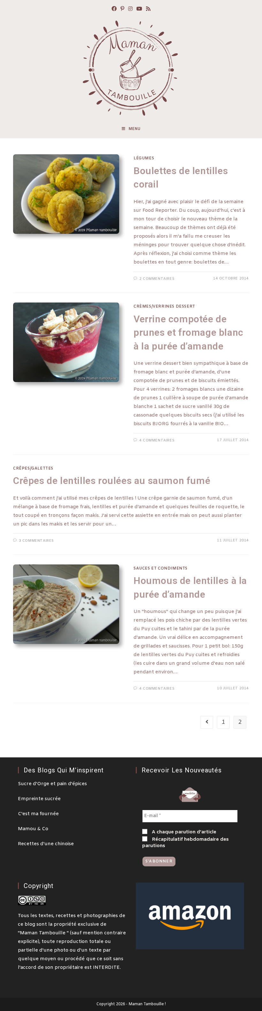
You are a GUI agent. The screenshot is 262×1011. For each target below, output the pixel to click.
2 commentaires (156, 279)
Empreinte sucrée (39, 799)
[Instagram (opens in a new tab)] (130, 9)
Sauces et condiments (161, 568)
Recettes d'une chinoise (46, 844)
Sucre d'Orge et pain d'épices (52, 784)
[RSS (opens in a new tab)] (148, 9)
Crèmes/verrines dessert (164, 306)
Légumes (144, 158)
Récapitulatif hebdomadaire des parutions (185, 842)
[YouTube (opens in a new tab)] (139, 9)
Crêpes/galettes (33, 468)
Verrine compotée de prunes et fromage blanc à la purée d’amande (188, 332)
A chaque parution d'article (183, 832)
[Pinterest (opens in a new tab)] (122, 9)
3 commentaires (36, 541)
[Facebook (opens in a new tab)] (114, 9)
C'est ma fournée (38, 814)
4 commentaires (156, 440)
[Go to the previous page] (206, 722)
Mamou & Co (33, 829)
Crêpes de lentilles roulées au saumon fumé (111, 480)
